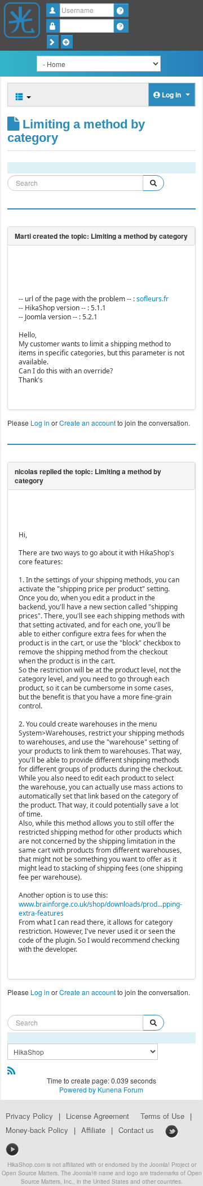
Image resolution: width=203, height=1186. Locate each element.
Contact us (136, 1130)
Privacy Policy (29, 1116)
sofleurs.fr (152, 299)
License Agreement (97, 1116)
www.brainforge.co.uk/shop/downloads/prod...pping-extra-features (100, 908)
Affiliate (93, 1130)
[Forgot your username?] (121, 10)
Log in (40, 422)
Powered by (77, 1089)
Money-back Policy (37, 1130)
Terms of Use (162, 1116)
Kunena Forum (120, 1089)
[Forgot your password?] (121, 26)
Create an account (87, 422)
